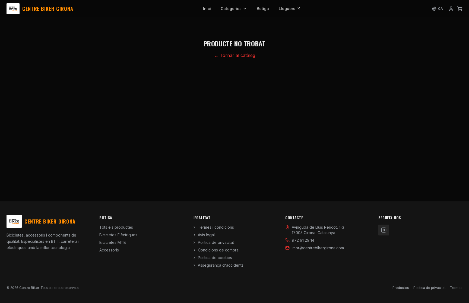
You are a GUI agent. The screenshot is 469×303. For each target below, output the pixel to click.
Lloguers (287, 8)
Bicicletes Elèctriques (118, 234)
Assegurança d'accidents (220, 265)
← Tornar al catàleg (234, 55)
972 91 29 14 (303, 240)
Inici (207, 8)
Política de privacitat (216, 242)
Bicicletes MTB (112, 242)
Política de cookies (215, 257)
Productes (400, 288)
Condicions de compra (218, 250)
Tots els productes (116, 227)
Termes (456, 288)
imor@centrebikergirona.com (318, 247)
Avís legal (206, 234)
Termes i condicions (216, 227)
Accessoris (109, 250)
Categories (231, 8)
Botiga (263, 8)
